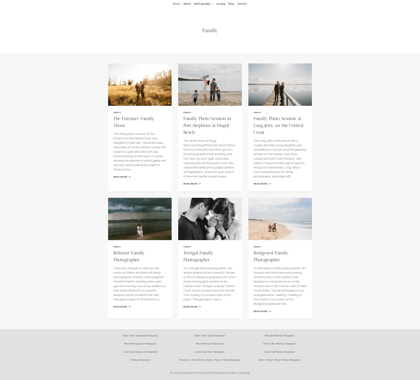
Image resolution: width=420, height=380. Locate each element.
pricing (221, 3)
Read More (122, 176)
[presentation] (140, 84)
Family (117, 112)
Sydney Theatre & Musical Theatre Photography (280, 360)
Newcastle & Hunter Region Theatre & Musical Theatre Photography (210, 360)
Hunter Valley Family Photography (210, 335)
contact (242, 3)
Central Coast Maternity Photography (279, 352)
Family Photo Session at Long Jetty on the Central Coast (278, 125)
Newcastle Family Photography (210, 343)
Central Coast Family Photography (210, 352)
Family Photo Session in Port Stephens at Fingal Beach (207, 125)
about (187, 3)
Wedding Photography (140, 360)
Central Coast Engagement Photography (140, 352)
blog (231, 3)
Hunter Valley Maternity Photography (279, 343)
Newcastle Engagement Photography (140, 343)
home (176, 3)
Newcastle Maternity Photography (279, 335)
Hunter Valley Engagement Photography (140, 335)
